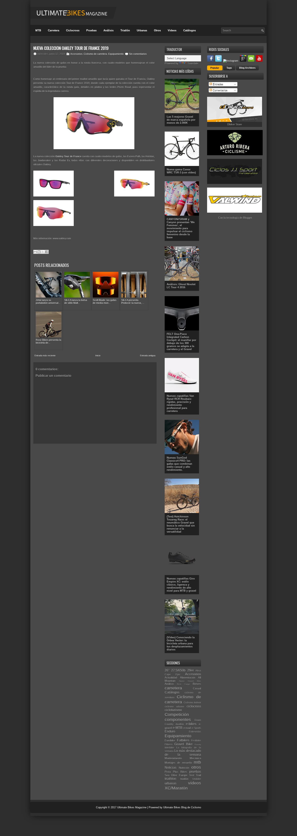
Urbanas (142, 30)
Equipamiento (116, 54)
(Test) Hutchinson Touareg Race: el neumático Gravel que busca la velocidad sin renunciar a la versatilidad (181, 524)
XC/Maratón (176, 788)
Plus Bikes (180, 771)
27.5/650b (178, 670)
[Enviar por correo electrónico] (35, 252)
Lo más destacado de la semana (183, 752)
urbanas (170, 783)
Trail (198, 775)
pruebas (195, 771)
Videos (172, 30)
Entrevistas (195, 731)
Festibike (196, 740)
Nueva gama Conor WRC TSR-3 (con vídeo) (181, 171)
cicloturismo (173, 710)
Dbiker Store (234, 124)
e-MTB (177, 727)
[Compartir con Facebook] (47, 252)
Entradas (217, 84)
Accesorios (76, 54)
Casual (197, 688)
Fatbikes (183, 740)
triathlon (170, 778)
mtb (197, 762)
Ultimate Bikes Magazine (131, 807)
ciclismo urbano (174, 706)
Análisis (108, 30)
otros (196, 767)
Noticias (170, 767)
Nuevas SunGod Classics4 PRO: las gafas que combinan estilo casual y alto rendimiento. (179, 463)
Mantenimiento (173, 758)
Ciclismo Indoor (192, 702)
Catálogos (189, 30)
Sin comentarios (138, 54)
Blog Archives (247, 67)
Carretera (53, 30)
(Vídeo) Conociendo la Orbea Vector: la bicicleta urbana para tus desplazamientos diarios (181, 643)
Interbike (169, 747)
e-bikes (191, 724)
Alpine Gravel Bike (190, 681)
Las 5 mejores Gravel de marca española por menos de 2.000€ (181, 119)
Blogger (247, 217)
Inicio (97, 355)
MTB (38, 30)
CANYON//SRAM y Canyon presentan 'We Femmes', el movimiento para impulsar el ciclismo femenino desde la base (181, 228)
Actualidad (171, 677)
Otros (157, 30)
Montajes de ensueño (178, 762)
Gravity (198, 744)
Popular (214, 67)
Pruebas (91, 30)
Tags (229, 67)
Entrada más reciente (45, 355)
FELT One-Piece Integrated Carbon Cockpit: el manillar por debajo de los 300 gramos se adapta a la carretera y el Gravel (181, 341)
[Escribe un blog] (39, 252)
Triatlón (125, 30)
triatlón (184, 778)
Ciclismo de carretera (95, 54)
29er (190, 670)
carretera (173, 688)
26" (167, 670)
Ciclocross (72, 30)
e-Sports (196, 728)
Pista (168, 771)
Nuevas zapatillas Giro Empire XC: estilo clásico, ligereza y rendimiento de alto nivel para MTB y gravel (181, 584)
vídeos (194, 783)
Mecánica (195, 758)
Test (191, 775)
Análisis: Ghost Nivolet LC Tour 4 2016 (181, 286)
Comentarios (219, 90)
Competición (177, 714)
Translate (192, 63)
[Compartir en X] (43, 252)
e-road (187, 727)
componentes (178, 719)
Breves (197, 683)
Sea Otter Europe (176, 775)
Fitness (169, 744)
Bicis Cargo (183, 684)
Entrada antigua (147, 355)
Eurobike (170, 740)
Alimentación (187, 677)
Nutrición (184, 767)
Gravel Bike (183, 744)
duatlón (180, 724)
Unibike (197, 779)
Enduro (170, 731)
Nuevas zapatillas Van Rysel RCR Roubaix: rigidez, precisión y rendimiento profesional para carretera (180, 403)
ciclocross (194, 706)
